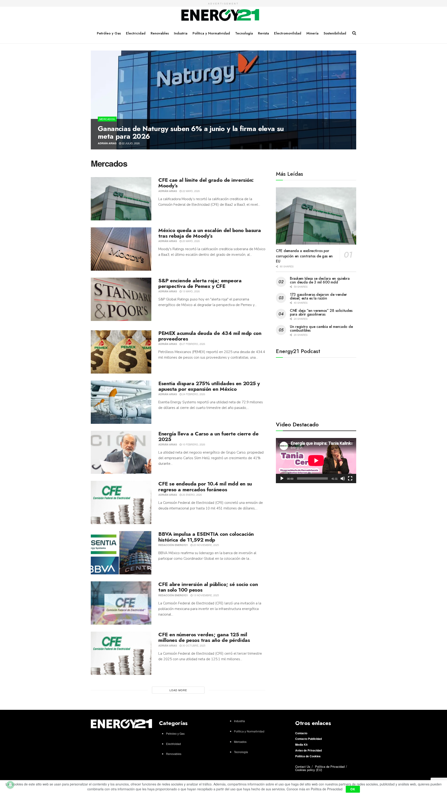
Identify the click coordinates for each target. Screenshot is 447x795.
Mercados (107, 119)
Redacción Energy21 (173, 545)
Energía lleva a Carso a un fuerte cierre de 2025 (208, 436)
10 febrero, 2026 (193, 444)
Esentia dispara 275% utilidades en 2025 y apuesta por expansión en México (209, 386)
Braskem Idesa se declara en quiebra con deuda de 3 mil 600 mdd (320, 280)
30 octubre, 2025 (193, 645)
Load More (178, 690)
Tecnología (244, 33)
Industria (180, 33)
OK (352, 789)
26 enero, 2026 (192, 494)
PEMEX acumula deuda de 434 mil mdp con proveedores (209, 335)
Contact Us (302, 766)
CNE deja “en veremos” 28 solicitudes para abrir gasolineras (321, 312)
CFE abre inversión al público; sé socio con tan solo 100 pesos (208, 586)
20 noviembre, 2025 (206, 545)
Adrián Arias (107, 143)
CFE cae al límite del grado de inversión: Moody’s (206, 182)
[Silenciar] (342, 478)
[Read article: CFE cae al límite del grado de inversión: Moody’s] (121, 198)
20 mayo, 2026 (191, 241)
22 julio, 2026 (130, 143)
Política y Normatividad (211, 33)
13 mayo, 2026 (191, 291)
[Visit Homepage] (220, 15)
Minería (312, 33)
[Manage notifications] (10, 784)
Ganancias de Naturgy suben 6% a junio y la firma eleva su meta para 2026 (191, 132)
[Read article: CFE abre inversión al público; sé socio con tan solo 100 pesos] (121, 603)
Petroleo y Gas (175, 733)
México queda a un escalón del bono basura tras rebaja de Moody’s (209, 232)
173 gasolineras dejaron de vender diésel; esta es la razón (318, 296)
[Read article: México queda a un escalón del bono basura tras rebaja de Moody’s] (121, 249)
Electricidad (136, 33)
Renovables (160, 33)
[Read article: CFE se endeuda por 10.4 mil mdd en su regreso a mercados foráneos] (121, 502)
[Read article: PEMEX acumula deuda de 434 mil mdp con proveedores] (121, 352)
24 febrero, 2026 (193, 394)
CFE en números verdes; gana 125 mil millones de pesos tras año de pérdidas (204, 637)
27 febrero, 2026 (193, 344)
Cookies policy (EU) (308, 770)
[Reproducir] (282, 478)
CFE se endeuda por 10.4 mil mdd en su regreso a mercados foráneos (205, 486)
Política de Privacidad (330, 766)
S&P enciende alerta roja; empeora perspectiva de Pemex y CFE (199, 283)
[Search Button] (354, 33)
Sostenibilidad (335, 33)
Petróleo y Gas (109, 33)
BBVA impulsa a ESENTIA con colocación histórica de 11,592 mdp (206, 536)
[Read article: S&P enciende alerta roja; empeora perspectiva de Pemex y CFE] (121, 299)
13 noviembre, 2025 (206, 595)
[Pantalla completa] (350, 478)
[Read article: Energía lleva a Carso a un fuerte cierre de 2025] (121, 452)
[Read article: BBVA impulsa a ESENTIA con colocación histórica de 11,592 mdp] (121, 552)
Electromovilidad (287, 33)
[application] (316, 460)
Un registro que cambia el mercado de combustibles (321, 328)
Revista (263, 33)
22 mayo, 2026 (191, 191)
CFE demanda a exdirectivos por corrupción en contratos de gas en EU (304, 256)
